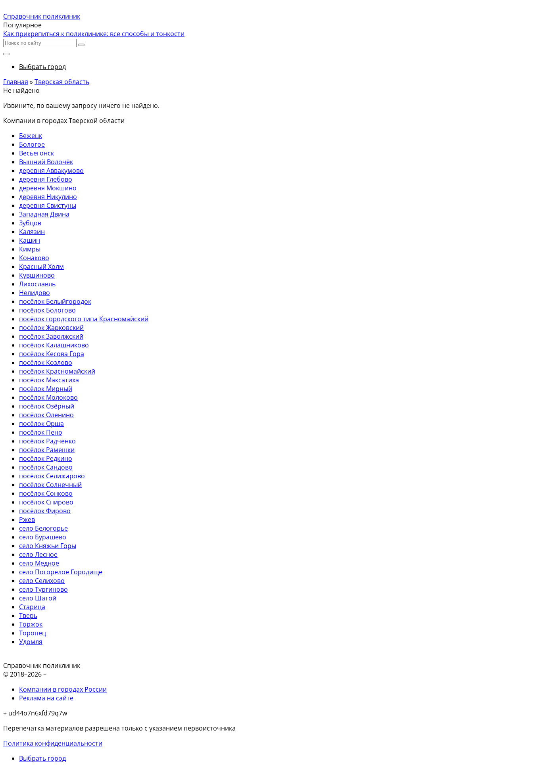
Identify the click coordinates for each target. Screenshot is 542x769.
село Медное (39, 563)
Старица (32, 606)
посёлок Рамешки (47, 449)
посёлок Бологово (47, 310)
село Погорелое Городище (60, 572)
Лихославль (37, 284)
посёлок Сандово (46, 467)
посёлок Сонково (46, 493)
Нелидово (34, 292)
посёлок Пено (40, 432)
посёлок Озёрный (46, 406)
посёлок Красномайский (57, 371)
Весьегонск (36, 153)
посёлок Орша (41, 423)
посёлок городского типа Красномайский (83, 319)
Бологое (32, 144)
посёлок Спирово (46, 502)
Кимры (29, 249)
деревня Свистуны (47, 205)
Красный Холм (41, 266)
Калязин (32, 231)
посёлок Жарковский (51, 327)
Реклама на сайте (46, 698)
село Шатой (37, 598)
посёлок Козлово (45, 362)
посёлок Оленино (46, 414)
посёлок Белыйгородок (55, 301)
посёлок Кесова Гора (51, 353)
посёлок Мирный (45, 388)
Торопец (32, 633)
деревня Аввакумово (51, 170)
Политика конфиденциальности (52, 743)
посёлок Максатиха (49, 380)
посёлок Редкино (45, 458)
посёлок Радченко (47, 441)
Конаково (34, 257)
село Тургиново (43, 589)
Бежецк (30, 135)
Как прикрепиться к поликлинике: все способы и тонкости (94, 33)
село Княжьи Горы (47, 545)
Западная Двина (44, 214)
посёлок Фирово (45, 510)
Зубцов (30, 223)
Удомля (30, 641)
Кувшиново (37, 275)
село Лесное (38, 554)
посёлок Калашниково (54, 345)
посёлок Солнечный (50, 484)
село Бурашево (42, 537)
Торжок (30, 624)
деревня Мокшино (48, 188)
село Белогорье (43, 528)
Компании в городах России (63, 689)
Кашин (29, 240)
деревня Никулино (48, 196)
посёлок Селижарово (52, 476)
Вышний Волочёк (46, 161)
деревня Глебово (45, 179)
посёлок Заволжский (51, 336)
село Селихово (42, 580)
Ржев (27, 519)
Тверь (28, 615)
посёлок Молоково (48, 397)
